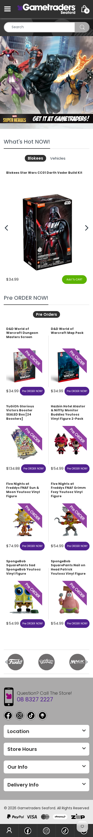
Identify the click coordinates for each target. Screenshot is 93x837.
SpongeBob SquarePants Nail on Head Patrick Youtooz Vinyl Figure (68, 567)
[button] (89, 82)
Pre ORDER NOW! (32, 391)
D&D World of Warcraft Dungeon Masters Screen (22, 333)
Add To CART (74, 279)
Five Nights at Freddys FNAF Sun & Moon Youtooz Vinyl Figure (23, 490)
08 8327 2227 (35, 699)
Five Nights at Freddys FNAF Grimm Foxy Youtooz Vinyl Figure (68, 490)
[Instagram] (19, 715)
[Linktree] (42, 715)
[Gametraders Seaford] (46, 8)
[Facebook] (8, 715)
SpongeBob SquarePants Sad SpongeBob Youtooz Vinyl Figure (23, 567)
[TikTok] (31, 715)
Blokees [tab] (35, 158)
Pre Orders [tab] (46, 314)
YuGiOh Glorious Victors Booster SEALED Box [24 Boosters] (20, 412)
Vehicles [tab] (57, 158)
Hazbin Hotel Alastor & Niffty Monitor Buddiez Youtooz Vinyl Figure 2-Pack (68, 412)
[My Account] (9, 830)
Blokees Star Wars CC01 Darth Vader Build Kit (44, 173)
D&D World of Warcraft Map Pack (67, 331)
